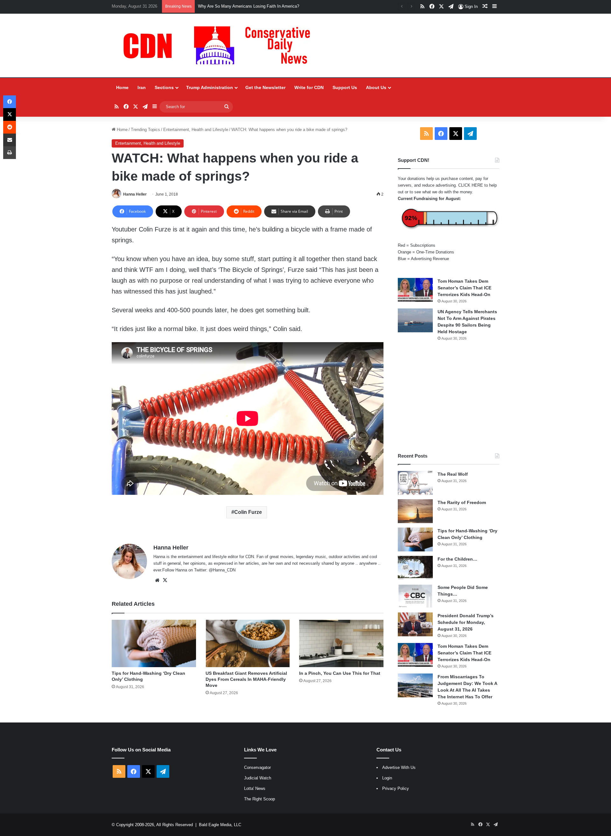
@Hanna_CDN (222, 570)
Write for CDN (309, 87)
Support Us (345, 87)
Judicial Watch (257, 778)
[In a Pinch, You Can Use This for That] (341, 643)
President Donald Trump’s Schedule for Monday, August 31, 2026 (466, 622)
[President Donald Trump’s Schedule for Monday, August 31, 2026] (415, 624)
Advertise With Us (399, 767)
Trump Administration (209, 87)
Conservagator (257, 767)
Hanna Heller (135, 194)
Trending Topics (145, 129)
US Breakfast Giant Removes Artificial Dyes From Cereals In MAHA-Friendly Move (246, 679)
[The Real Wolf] (415, 483)
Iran (141, 87)
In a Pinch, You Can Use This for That (339, 673)
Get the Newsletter (265, 87)
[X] (165, 580)
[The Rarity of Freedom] (415, 511)
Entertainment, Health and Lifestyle (195, 129)
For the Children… (457, 559)
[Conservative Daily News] (220, 45)
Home (122, 87)
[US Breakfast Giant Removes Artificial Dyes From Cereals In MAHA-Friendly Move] (248, 643)
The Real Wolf (453, 474)
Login (387, 778)
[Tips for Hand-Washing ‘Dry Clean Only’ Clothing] (154, 643)
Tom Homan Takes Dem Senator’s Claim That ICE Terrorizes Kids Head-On (464, 288)
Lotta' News (254, 788)
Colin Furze (248, 512)
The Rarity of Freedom (462, 502)
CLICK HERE (470, 185)
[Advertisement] (448, 397)
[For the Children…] (415, 568)
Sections (164, 87)
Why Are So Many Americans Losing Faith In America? (248, 6)
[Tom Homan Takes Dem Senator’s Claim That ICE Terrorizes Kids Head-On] (415, 290)
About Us (376, 87)
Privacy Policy (395, 788)
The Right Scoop (259, 799)
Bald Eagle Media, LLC (220, 824)
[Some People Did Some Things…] (415, 596)
